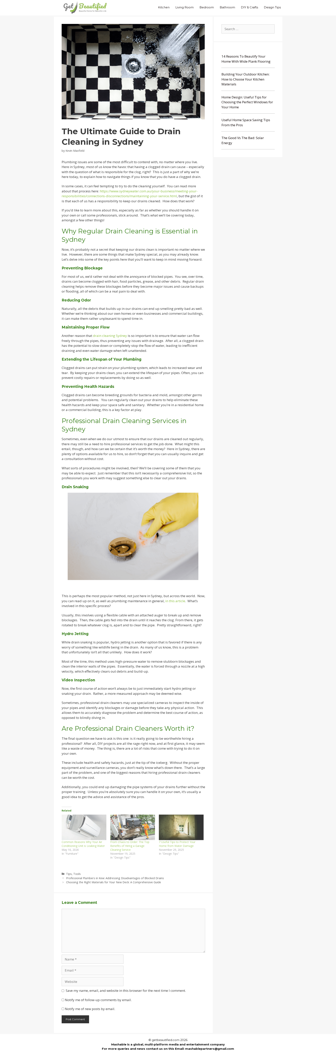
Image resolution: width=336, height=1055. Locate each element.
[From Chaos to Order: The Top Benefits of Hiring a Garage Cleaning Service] (132, 827)
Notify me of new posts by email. (90, 1009)
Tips (69, 874)
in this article (175, 601)
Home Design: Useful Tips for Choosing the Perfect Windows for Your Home (247, 102)
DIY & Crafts (249, 7)
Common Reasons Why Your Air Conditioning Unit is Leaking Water (83, 844)
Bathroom (227, 7)
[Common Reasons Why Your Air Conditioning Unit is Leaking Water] (84, 827)
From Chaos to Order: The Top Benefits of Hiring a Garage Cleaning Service (129, 846)
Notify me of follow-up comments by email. (98, 1000)
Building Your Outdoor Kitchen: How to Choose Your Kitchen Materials (245, 79)
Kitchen (164, 7)
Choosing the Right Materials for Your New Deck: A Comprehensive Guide (113, 882)
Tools (77, 874)
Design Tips (272, 7)
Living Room (184, 7)
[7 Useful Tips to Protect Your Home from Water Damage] (181, 827)
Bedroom (207, 7)
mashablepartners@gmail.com (209, 1049)
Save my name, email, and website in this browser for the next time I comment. (126, 990)
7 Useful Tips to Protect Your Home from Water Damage (177, 844)
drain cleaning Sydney (110, 335)
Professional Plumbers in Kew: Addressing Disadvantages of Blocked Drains (115, 878)
